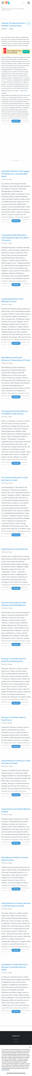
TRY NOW (26, 51)
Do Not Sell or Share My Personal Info (16, 1073)
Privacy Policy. (5, 1070)
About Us (16, 1039)
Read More (16, 221)
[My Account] (29, 3)
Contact (16, 1041)
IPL (2, 7)
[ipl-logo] (7, 3)
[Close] (30, 1047)
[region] (16, 1060)
